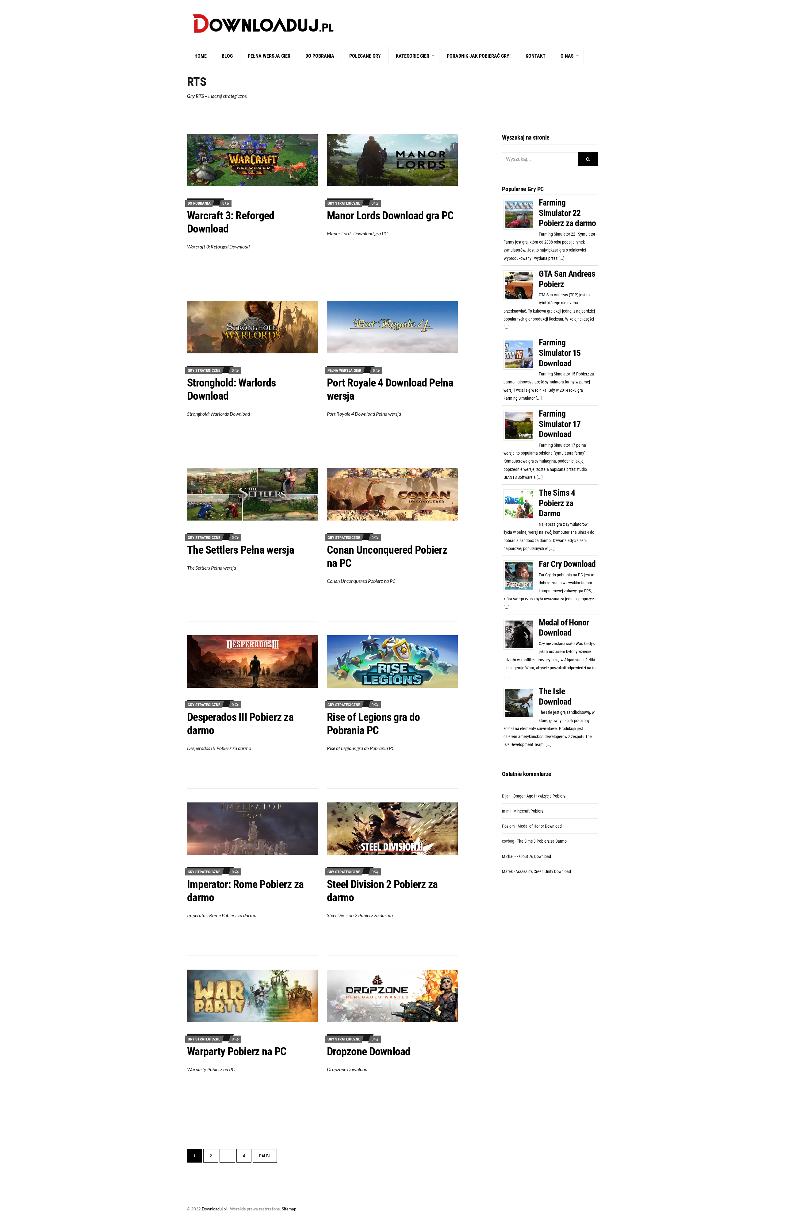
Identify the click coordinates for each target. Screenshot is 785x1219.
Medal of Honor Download (564, 627)
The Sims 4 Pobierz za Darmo (557, 503)
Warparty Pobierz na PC (236, 1051)
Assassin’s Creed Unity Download (543, 871)
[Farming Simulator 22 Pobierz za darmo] (521, 214)
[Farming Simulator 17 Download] (521, 425)
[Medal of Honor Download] (521, 634)
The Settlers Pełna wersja (240, 550)
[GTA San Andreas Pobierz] (521, 285)
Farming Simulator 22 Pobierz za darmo (567, 213)
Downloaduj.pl (214, 1208)
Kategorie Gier (412, 56)
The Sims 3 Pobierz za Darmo (542, 841)
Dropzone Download (369, 1051)
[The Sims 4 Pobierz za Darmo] (521, 504)
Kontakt (536, 56)
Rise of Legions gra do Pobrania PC (373, 724)
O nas (567, 56)
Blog (227, 56)
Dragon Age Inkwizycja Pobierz (539, 796)
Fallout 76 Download (533, 856)
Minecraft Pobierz (528, 811)
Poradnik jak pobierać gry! (479, 56)
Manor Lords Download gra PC (390, 215)
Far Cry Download (567, 564)
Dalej (264, 1155)
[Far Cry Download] (521, 575)
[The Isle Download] (521, 702)
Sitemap (289, 1208)
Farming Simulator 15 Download (559, 352)
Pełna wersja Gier (269, 56)
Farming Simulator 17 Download (559, 424)
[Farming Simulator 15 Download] (521, 354)
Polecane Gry (365, 56)
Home (200, 56)
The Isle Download (555, 696)
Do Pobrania (319, 56)
